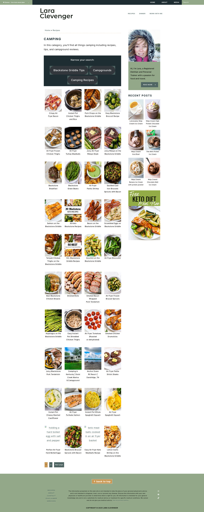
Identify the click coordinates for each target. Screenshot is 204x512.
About (51, 493)
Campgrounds (102, 70)
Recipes (56, 30)
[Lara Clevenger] (57, 19)
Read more (147, 85)
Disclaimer (51, 498)
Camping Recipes (82, 80)
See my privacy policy (120, 500)
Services (51, 501)
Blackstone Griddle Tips (69, 70)
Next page (59, 465)
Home (47, 30)
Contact (51, 496)
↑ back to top (102, 481)
